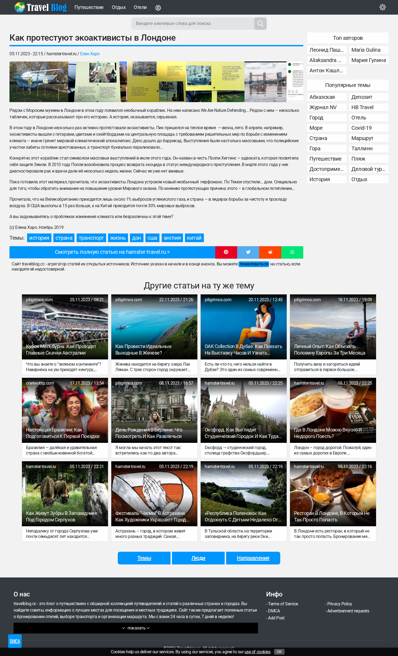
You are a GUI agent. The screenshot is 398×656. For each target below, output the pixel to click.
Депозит (362, 97)
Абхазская (322, 97)
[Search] (260, 23)
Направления (253, 558)
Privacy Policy (339, 603)
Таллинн (362, 148)
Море (315, 128)
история (39, 238)
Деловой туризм (370, 169)
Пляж (358, 158)
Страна (318, 138)
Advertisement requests (348, 610)
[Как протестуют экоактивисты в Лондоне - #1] (38, 81)
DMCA (274, 610)
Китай (194, 238)
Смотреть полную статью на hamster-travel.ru (110, 252)
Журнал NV (323, 107)
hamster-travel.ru (62, 53)
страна (64, 238)
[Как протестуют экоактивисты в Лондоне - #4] (215, 81)
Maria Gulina (365, 50)
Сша (152, 238)
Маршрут (362, 138)
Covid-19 (361, 128)
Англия (172, 238)
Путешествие (89, 7)
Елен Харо (90, 53)
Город (316, 117)
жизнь (118, 238)
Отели (140, 7)
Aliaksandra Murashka (328, 60)
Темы (144, 558)
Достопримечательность (328, 169)
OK (279, 652)
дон (136, 238)
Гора (314, 148)
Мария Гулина (368, 60)
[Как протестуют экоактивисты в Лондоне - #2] (97, 81)
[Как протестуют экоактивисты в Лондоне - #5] (273, 81)
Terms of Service (283, 603)
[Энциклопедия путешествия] (41, 7)
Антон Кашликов (328, 70)
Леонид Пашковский (328, 50)
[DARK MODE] (382, 7)
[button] (226, 252)
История (319, 179)
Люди (198, 558)
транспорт (91, 238)
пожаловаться (254, 264)
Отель (358, 117)
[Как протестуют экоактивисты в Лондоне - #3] (156, 81)
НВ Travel (362, 107)
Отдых (119, 7)
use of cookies (257, 651)
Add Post (276, 618)
